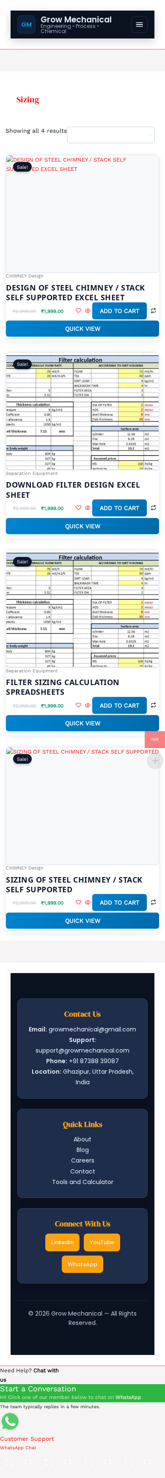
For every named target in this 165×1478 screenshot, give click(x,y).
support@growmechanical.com (82, 1050)
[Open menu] (139, 24)
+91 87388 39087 (94, 1061)
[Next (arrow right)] (59, 1471)
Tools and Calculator (82, 1182)
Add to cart (119, 310)
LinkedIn (62, 1242)
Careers (82, 1160)
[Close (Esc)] (138, 1459)
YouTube (102, 1242)
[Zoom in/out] (19, 1459)
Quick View (82, 328)
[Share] (99, 1459)
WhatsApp (82, 1264)
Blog (83, 1150)
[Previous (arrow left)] (19, 1471)
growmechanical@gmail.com (92, 1029)
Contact (82, 1171)
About (82, 1139)
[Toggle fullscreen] (59, 1459)
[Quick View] (87, 311)
